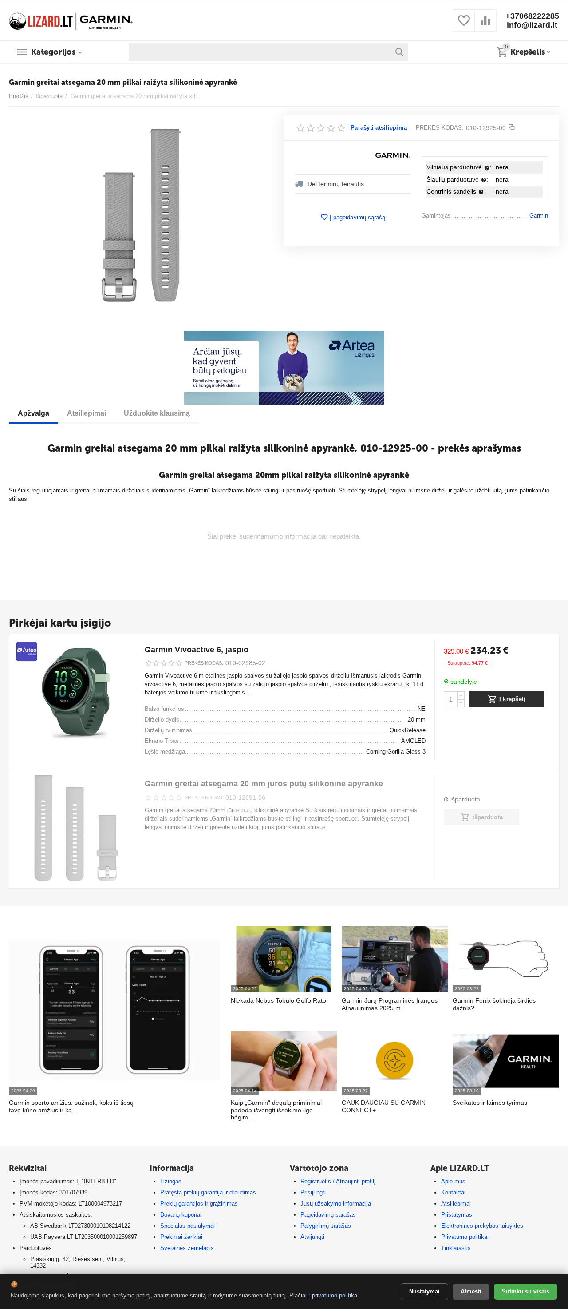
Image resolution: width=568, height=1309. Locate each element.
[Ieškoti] (399, 52)
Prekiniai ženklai (181, 1237)
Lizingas (170, 1181)
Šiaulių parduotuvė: (457, 179)
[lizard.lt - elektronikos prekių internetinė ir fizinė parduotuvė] (71, 19)
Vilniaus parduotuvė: (459, 167)
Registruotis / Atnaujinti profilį (337, 1181)
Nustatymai (424, 1291)
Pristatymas (456, 1214)
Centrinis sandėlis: (456, 191)
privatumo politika (334, 1295)
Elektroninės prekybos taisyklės (482, 1225)
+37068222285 (532, 16)
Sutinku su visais (525, 1291)
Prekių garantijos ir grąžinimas (199, 1203)
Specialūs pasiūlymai (187, 1225)
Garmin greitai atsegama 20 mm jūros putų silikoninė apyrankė (264, 783)
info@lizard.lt (532, 24)
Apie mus (453, 1181)
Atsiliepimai (456, 1203)
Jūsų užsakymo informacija (335, 1203)
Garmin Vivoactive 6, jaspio (196, 649)
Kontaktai (453, 1192)
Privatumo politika (464, 1237)
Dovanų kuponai (180, 1214)
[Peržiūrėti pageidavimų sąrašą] (464, 25)
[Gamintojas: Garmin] (392, 154)
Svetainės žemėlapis (187, 1248)
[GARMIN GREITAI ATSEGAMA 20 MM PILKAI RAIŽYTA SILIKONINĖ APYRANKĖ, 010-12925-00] (141, 215)
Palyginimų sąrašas (325, 1225)
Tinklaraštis (456, 1248)
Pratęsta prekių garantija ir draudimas (208, 1192)
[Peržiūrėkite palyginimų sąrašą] (485, 25)
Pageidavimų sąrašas (328, 1214)
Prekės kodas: (440, 127)
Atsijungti (312, 1237)
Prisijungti (313, 1192)
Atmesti (471, 1291)
